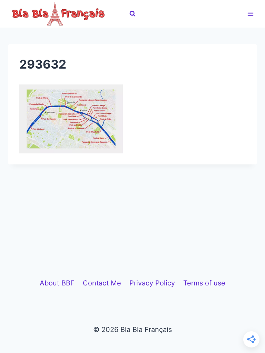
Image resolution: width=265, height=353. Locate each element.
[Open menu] (250, 13)
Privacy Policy (152, 283)
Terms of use (204, 283)
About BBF (57, 283)
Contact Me (102, 283)
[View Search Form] (132, 14)
